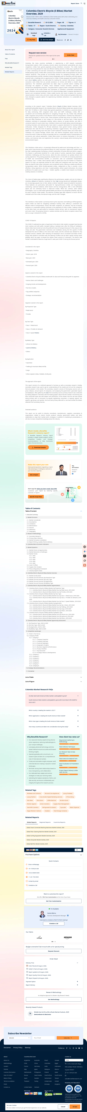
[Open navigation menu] (84, 3)
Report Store (75, 3)
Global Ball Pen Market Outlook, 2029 (37, 844)
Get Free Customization (53, 901)
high (57, 181)
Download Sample (40, 447)
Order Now (70, 55)
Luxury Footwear (67, 793)
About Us (6, 1060)
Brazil (46, 1060)
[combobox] (78, 850)
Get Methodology (53, 999)
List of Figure (29, 681)
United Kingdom (57, 1082)
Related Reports (9, 72)
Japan (36, 1069)
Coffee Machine (51, 800)
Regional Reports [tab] (45, 822)
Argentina (27, 1060)
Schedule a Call (47, 34)
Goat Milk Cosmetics (33, 807)
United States (28, 1087)
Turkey (36, 1081)
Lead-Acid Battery (31, 348)
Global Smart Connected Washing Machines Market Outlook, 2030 (45, 827)
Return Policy (7, 1078)
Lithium (34, 181)
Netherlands (27, 1072)
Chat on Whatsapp (33, 864)
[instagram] (73, 1048)
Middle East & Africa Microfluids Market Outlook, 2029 (51, 1012)
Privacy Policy (17, 1048)
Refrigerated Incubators (49, 807)
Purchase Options (32, 854)
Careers (6, 1066)
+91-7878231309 (71, 1073)
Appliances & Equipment (66, 29)
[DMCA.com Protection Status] (57, 1093)
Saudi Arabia (38, 1075)
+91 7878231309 (33, 868)
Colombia (47, 1063)
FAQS (5, 1084)
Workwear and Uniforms (34, 793)
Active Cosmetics (45, 804)
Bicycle (59, 106)
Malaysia (47, 1069)
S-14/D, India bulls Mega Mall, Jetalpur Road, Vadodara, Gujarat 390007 (74, 1067)
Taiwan (57, 1078)
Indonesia (57, 1066)
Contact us (7, 1087)
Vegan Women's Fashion (34, 811)
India (46, 1066)
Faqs (6, 58)
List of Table (29, 677)
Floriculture (40, 800)
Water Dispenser (74, 807)
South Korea (58, 1075)
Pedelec (37, 333)
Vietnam (36, 1087)
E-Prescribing (70, 797)
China (36, 1063)
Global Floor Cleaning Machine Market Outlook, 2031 (42, 831)
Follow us (61, 1048)
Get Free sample (48, 39)
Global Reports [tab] (31, 822)
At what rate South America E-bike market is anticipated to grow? (48, 696)
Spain (25, 1078)
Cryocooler (63, 807)
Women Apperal (31, 804)
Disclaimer (7, 1048)
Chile (25, 1063)
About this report (10, 49)
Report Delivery (30, 985)
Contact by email (33, 881)
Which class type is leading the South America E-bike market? (47, 721)
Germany (37, 1066)
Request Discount (53, 951)
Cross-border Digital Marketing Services (51, 797)
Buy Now (32, 39)
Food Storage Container (60, 811)
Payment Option (31, 981)
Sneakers (47, 811)
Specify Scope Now (36, 497)
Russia (26, 1075)
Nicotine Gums (64, 800)
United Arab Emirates (48, 1082)
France (26, 1066)
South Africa (48, 1075)
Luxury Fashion (31, 797)
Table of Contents (10, 54)
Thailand (26, 1081)
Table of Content (31, 511)
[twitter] (70, 1048)
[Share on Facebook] (65, 40)
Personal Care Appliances (52, 793)
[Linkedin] (72, 474)
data (47, 393)
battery (35, 80)
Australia (37, 1060)
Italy (25, 1069)
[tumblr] (82, 1048)
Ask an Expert (34, 475)
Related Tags (8, 67)
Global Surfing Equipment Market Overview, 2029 (41, 836)
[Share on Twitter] (68, 40)
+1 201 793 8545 (33, 877)
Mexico (57, 1069)
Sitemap (27, 1048)
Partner (6, 1069)
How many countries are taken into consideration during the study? (48, 726)
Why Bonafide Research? (12, 63)
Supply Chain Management (61, 804)
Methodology (8, 1063)
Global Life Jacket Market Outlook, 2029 (38, 840)
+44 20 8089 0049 (33, 873)
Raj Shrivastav (62, 34)
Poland (47, 1072)
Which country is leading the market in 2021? (42, 710)
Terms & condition (9, 1081)
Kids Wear (30, 800)
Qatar (56, 1072)
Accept (75, 1106)
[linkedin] (76, 1048)
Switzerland (48, 1078)
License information (9, 1072)
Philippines (37, 1072)
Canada (57, 1060)
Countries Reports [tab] (59, 822)
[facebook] (66, 1048)
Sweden (36, 1078)
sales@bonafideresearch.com (73, 1078)
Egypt (56, 1063)
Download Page (34, 34)
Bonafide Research (34, 22)
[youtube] (79, 1048)
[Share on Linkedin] (71, 40)
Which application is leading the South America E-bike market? (47, 716)
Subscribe (67, 1038)
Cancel (63, 1106)
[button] (80, 3)
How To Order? (8, 1075)
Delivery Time (30, 963)
